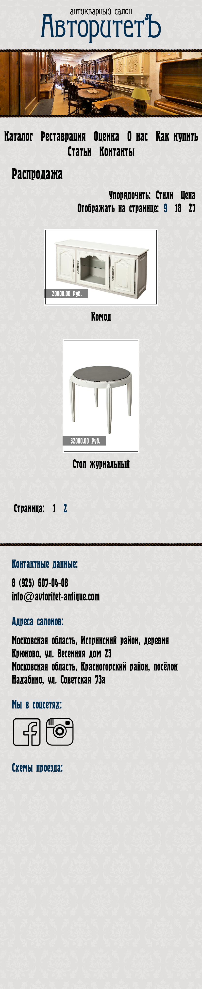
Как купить (177, 136)
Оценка (106, 136)
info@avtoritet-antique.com (56, 596)
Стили (164, 195)
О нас (137, 136)
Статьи (79, 152)
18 (178, 208)
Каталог (18, 136)
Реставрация (63, 136)
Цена (188, 195)
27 (192, 208)
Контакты (117, 152)
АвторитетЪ (101, 27)
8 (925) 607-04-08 (40, 583)
